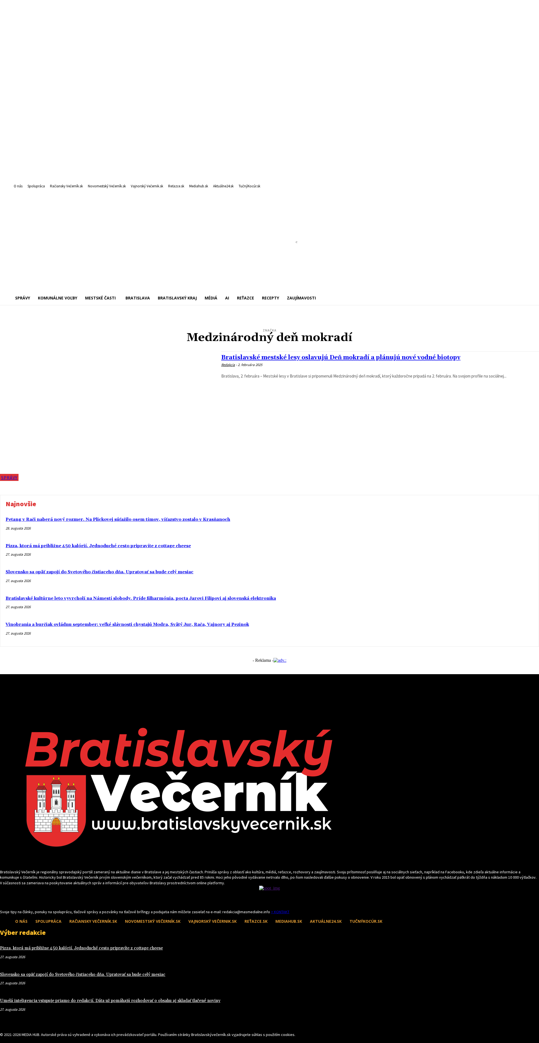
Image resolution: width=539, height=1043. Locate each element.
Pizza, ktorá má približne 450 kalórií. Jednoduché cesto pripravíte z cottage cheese (98, 546)
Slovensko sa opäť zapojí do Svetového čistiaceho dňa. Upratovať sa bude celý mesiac (99, 572)
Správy (9, 477)
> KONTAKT (280, 911)
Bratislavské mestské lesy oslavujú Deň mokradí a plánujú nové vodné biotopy (340, 357)
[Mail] (13, 898)
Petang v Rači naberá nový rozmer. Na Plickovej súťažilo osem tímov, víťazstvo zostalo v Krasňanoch (118, 519)
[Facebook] (3, 898)
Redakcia (228, 364)
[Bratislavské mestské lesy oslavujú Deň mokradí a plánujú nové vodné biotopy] (108, 416)
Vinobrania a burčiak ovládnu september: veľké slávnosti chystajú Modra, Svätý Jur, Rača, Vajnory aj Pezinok (127, 624)
